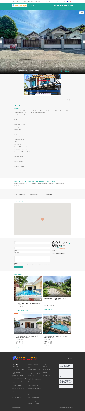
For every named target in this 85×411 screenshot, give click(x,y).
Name (15, 241)
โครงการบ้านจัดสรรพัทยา (48, 375)
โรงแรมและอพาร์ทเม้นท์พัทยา (51, 1)
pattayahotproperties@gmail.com (67, 5)
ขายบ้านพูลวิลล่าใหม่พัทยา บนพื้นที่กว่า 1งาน (34, 398)
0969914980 (56, 5)
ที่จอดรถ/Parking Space (34, 194)
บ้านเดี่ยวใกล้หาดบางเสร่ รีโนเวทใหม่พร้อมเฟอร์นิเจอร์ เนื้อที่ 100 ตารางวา (34, 385)
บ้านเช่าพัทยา (18, 1)
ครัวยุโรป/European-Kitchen (20, 194)
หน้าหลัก (13, 1)
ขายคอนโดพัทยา (37, 1)
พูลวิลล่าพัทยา (46, 373)
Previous (1, 41)
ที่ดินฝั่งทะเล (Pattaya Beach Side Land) (19, 378)
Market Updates (47, 369)
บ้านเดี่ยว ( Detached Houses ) (23, 69)
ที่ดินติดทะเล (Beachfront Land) (18, 375)
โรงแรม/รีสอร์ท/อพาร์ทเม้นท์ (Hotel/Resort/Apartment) (16, 397)
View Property (28, 296)
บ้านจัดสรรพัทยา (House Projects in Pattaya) (18, 382)
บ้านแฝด (14, 391)
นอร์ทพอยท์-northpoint (17, 370)
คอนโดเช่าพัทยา (30, 1)
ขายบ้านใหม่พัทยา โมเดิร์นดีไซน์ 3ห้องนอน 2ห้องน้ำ (35, 394)
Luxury (45, 367)
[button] (42, 219)
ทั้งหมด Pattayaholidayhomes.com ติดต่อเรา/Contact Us (65, 242)
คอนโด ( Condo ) (15, 366)
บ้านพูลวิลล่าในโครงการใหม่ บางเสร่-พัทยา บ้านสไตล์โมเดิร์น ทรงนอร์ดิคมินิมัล (34, 402)
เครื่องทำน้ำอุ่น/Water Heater (48, 194)
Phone (15, 250)
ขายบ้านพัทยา (24, 1)
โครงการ (58, 1)
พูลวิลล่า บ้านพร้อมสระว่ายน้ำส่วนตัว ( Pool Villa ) (18, 389)
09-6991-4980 (56, 250)
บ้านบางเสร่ (46, 372)
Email (15, 245)
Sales (45, 370)
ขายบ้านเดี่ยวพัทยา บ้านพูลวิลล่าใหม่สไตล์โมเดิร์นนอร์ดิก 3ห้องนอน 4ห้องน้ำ (34, 389)
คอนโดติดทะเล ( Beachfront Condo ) (19, 367)
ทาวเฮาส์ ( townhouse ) (16, 372)
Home (15, 69)
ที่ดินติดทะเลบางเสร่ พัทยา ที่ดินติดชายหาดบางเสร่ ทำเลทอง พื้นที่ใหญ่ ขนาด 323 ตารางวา (34, 369)
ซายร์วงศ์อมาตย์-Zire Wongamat (19, 369)
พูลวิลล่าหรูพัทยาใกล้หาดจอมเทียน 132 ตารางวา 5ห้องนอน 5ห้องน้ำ (34, 374)
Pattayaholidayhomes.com (68, 407)
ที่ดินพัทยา (43, 1)
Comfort (45, 366)
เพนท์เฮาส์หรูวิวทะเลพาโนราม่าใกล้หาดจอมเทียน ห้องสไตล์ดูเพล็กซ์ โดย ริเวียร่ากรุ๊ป (34, 380)
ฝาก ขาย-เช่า (63, 1)
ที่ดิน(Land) (14, 373)
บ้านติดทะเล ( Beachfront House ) (18, 384)
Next (84, 41)
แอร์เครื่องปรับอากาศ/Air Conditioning (62, 194)
